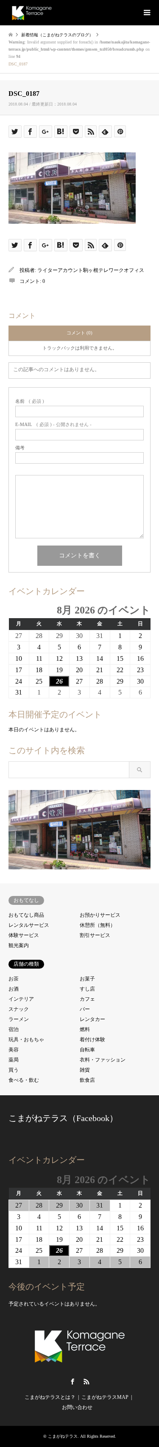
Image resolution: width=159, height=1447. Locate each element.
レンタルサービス (28, 925)
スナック (18, 1009)
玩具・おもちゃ (26, 1039)
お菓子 (87, 979)
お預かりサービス (100, 915)
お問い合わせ (77, 1407)
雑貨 (85, 1070)
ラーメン (18, 1019)
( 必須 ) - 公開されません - (53, 424)
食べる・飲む (23, 1080)
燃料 (85, 1029)
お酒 (13, 989)
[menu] (146, 12)
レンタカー (92, 1019)
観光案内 (18, 945)
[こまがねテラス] (31, 13)
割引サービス (95, 935)
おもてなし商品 (26, 915)
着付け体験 (92, 1039)
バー (85, 1009)
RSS (86, 1382)
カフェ (87, 999)
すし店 (87, 989)
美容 (13, 1050)
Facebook (72, 1382)
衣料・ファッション (103, 1060)
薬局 (13, 1060)
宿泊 (13, 1029)
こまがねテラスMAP (104, 1397)
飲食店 (87, 1080)
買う (13, 1070)
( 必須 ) (29, 401)
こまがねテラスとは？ (50, 1397)
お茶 (13, 979)
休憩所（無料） (97, 925)
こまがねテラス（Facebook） (63, 1118)
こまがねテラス (63, 1436)
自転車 (87, 1050)
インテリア (21, 999)
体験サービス (23, 935)
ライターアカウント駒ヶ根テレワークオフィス (90, 270)
